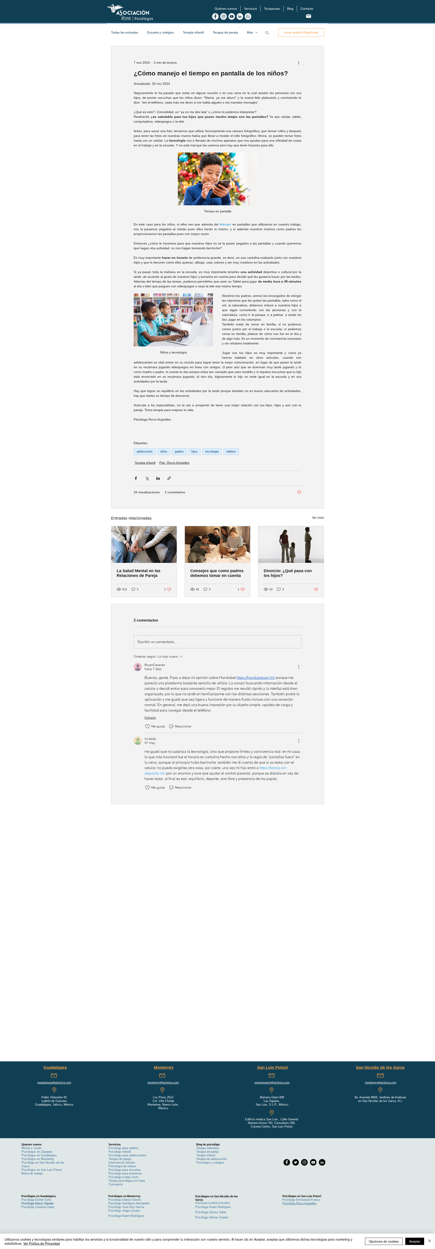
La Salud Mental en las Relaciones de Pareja (138, 573)
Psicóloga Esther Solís (36, 1199)
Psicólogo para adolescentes (127, 1155)
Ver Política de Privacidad (41, 1243)
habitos (231, 451)
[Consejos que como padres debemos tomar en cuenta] (217, 544)
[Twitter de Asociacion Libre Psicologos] (295, 1162)
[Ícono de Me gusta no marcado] (147, 726)
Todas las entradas (124, 32)
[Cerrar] (429, 1241)
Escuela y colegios (160, 32)
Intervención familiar (122, 1162)
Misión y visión (31, 1148)
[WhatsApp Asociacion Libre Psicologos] (248, 16)
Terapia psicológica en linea (127, 1180)
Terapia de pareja (225, 32)
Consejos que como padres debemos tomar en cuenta (217, 573)
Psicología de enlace (122, 1166)
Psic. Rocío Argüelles (174, 463)
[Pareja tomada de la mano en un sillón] (144, 544)
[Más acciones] (298, 62)
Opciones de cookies (384, 1241)
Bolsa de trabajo (32, 1173)
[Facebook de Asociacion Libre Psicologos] (215, 16)
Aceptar (414, 1241)
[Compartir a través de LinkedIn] (158, 478)
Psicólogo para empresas (125, 1173)
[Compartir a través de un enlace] (169, 478)
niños (163, 451)
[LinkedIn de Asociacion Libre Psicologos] (240, 16)
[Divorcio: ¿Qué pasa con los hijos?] (291, 544)
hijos (194, 451)
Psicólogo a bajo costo (123, 1177)
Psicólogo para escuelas (125, 1170)
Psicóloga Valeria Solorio (124, 1199)
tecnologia (212, 451)
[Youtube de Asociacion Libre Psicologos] (231, 16)
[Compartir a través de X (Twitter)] (147, 478)
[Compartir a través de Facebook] (136, 478)
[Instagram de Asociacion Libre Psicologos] (223, 16)
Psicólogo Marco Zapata (37, 1203)
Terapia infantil (193, 32)
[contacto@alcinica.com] (308, 16)
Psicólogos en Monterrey (38, 1159)
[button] (225, 9)
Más (250, 32)
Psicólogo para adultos (123, 1148)
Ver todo (318, 517)
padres (179, 451)
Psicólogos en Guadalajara (39, 1155)
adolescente (144, 451)
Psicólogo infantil (120, 1151)
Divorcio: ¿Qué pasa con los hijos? (288, 573)
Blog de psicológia (208, 1144)
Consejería (116, 1184)
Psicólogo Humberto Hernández (129, 1203)
